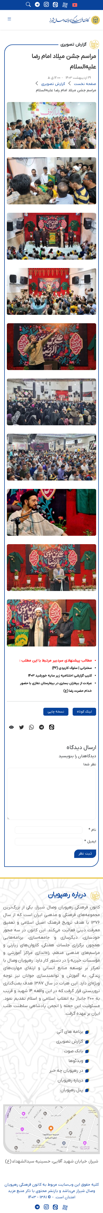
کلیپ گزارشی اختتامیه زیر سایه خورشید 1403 (60, 675)
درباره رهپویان (70, 1080)
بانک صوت (73, 1051)
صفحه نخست (85, 84)
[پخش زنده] (74, 5)
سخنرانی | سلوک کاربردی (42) (72, 668)
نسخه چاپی (56, 711)
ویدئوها (75, 1061)
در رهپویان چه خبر (66, 1071)
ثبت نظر (85, 853)
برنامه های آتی (70, 1032)
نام (92, 829)
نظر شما (89, 764)
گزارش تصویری (53, 84)
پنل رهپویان (71, 1090)
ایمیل (90, 841)
